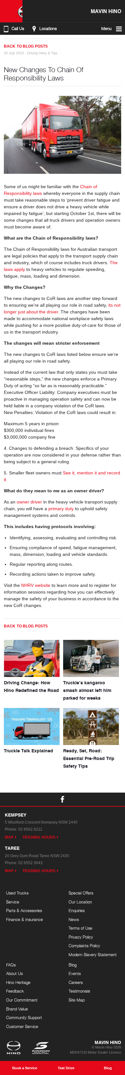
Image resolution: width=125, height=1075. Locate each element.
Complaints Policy (84, 945)
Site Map (77, 999)
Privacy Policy (81, 937)
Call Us (18, 28)
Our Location (80, 901)
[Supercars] (40, 1048)
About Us (14, 973)
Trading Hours (38, 837)
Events (75, 973)
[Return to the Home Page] (15, 1048)
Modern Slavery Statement (93, 954)
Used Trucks (17, 892)
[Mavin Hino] (11, 11)
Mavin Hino (106, 11)
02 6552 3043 (30, 863)
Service (12, 901)
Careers (76, 982)
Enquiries (77, 910)
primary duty (61, 508)
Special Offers (81, 892)
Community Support (24, 1017)
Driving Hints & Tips (42, 53)
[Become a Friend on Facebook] (62, 799)
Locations (48, 28)
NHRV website (35, 585)
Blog (73, 964)
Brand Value (17, 1008)
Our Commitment (22, 999)
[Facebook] (6, 43)
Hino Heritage (18, 982)
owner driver (29, 501)
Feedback (15, 991)
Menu (106, 28)
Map (9, 837)
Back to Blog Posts (26, 46)
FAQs (11, 964)
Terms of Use (80, 928)
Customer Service (22, 1026)
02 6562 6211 (30, 829)
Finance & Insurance (24, 919)
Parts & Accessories (24, 910)
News (74, 919)
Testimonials (79, 991)
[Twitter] (12, 43)
